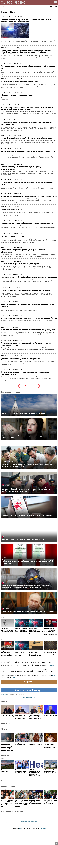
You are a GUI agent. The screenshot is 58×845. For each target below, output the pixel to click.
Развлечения (7, 781)
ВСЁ (20, 828)
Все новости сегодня (10, 392)
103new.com (20, 667)
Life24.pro (3, 731)
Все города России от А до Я (29, 821)
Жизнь (4, 729)
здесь (14, 677)
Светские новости (4, 694)
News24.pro (4, 758)
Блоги (3, 756)
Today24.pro (4, 789)
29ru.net (3, 639)
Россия (4, 723)
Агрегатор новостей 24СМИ (29, 697)
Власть (4, 701)
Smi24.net (3, 617)
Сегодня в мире (8, 786)
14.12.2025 (53, 6)
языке (53, 675)
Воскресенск (6, 16)
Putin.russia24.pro (5, 704)
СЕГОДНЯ (43, 828)
